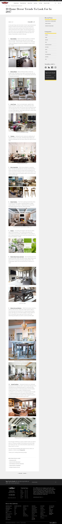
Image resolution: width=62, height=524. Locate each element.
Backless (15, 507)
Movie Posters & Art (8, 519)
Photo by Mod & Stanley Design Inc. (22, 417)
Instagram (55, 67)
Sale (45, 59)
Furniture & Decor (16, 3)
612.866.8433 (12, 494)
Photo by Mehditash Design (22, 132)
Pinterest (46, 67)
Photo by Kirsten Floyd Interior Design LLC (22, 226)
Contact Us (59, 0)
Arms (15, 509)
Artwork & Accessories (48, 44)
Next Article (24, 473)
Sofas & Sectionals (8, 507)
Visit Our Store (47, 0)
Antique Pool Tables (46, 3)
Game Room (35, 3)
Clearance (38, 0)
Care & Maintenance (48, 54)
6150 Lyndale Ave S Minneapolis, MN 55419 (11, 492)
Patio (46, 42)
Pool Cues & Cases (42, 509)
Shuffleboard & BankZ (34, 509)
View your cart (60, 3)
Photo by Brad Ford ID (22, 163)
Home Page (5, 3)
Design (46, 37)
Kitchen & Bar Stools (23, 3)
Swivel (15, 514)
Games (46, 49)
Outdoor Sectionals (48, 23)
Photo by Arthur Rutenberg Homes (22, 437)
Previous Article (20, 473)
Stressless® (7, 510)
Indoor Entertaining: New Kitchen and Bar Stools (16, 463)
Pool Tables (40, 3)
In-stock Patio (24, 508)
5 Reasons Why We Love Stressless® (14, 465)
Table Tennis (33, 513)
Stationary (15, 513)
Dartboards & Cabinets (34, 512)
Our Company (52, 0)
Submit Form (55, 75)
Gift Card (42, 0)
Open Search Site (55, 3)
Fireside (24, 512)
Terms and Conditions (23, 522)
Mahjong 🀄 (33, 518)
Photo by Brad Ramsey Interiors (22, 285)
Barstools (46, 39)
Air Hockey (33, 514)
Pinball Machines (34, 508)
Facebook (52, 67)
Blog (55, 0)
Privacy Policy (18, 522)
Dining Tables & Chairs (8, 516)
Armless (15, 508)
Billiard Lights (42, 508)
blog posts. (22, 450)
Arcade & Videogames (34, 507)
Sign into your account (58, 3)
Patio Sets (24, 507)
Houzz (49, 67)
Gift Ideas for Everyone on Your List (14, 467)
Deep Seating (24, 509)
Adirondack (24, 513)
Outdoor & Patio (30, 3)
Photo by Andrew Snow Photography (22, 361)
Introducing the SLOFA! (12, 460)
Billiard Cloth (41, 513)
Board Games (33, 519)
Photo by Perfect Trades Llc (22, 67)
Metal (15, 512)
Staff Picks (46, 56)
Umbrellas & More (25, 514)
